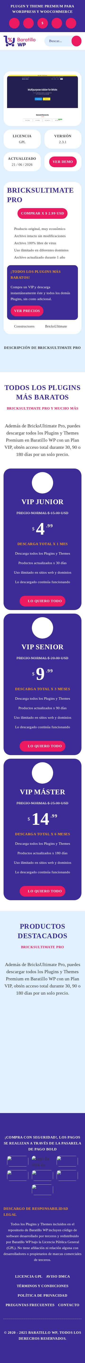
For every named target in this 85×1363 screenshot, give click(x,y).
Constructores (24, 326)
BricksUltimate (56, 326)
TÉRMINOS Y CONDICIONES (42, 1286)
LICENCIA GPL (28, 1276)
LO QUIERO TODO (45, 601)
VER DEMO (63, 162)
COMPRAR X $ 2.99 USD (42, 213)
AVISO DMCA (58, 1276)
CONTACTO (69, 1305)
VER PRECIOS (27, 311)
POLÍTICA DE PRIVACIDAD (42, 1295)
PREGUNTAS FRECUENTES (30, 1305)
